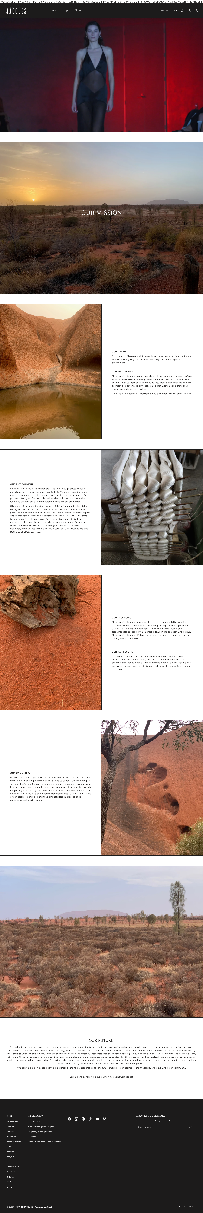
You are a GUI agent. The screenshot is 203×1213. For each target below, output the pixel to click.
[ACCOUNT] (189, 10)
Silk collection (13, 1166)
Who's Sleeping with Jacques (41, 1126)
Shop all (10, 1126)
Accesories (11, 1162)
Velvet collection (14, 1172)
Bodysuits (11, 1157)
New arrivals (12, 1122)
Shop (65, 11)
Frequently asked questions (40, 1131)
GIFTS (9, 1187)
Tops (9, 1147)
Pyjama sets (12, 1136)
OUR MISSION (34, 1122)
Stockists (32, 1136)
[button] (69, 1118)
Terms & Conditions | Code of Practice (44, 1141)
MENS (9, 1182)
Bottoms (10, 1151)
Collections (79, 11)
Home (54, 11)
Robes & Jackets (14, 1141)
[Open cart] (196, 10)
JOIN (191, 1127)
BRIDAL (10, 1177)
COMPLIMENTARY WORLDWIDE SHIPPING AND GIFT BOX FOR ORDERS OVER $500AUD (99, 2)
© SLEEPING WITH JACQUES (20, 1207)
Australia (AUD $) (168, 11)
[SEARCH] (182, 10)
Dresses (10, 1131)
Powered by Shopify (44, 1207)
